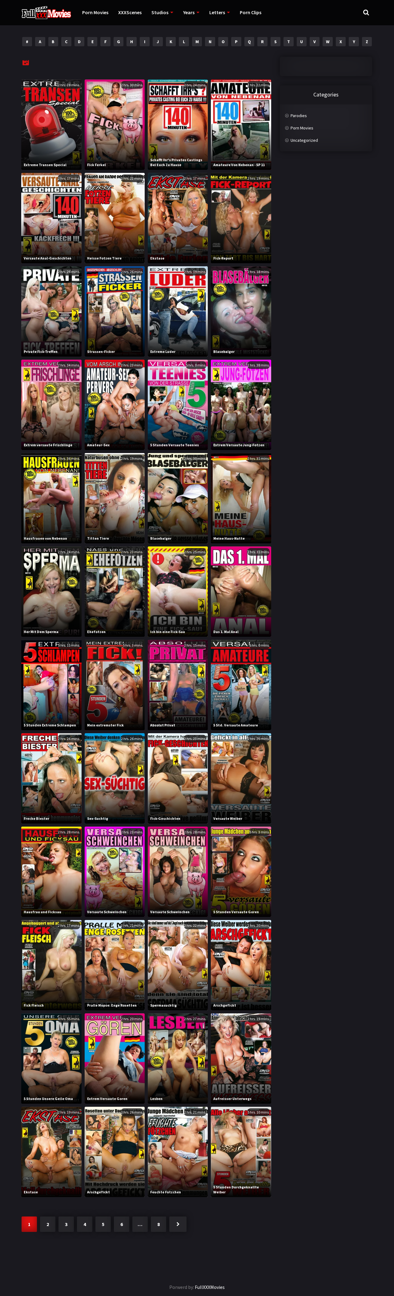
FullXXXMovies (210, 1287)
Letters (217, 12)
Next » (178, 1224)
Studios (159, 12)
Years (189, 12)
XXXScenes (130, 12)
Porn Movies (95, 12)
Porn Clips (250, 12)
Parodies (299, 115)
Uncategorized (304, 140)
